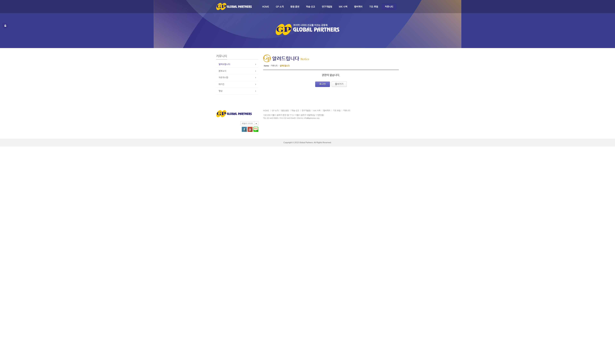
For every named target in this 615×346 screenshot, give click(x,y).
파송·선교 (310, 6)
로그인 (322, 84)
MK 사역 (343, 6)
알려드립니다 (224, 64)
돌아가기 (339, 84)
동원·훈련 (294, 6)
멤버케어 (358, 6)
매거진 (221, 84)
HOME (265, 6)
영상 (220, 91)
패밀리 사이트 (247, 123)
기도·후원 (373, 6)
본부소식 (222, 71)
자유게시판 (223, 77)
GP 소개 (280, 6)
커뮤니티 (389, 6)
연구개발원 (327, 6)
